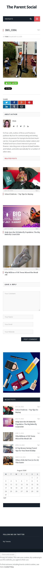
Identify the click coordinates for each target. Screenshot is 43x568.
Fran (6, 36)
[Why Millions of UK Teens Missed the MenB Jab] (21, 257)
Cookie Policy (9, 567)
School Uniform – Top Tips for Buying (19, 194)
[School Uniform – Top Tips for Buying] (21, 179)
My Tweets (7, 541)
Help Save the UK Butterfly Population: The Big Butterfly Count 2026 (26, 424)
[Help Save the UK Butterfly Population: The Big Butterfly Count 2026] (21, 217)
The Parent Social (22, 6)
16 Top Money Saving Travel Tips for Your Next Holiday (26, 449)
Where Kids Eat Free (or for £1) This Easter (27, 461)
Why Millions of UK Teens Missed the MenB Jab (25, 437)
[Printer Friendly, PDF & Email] (11, 82)
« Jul (4, 498)
